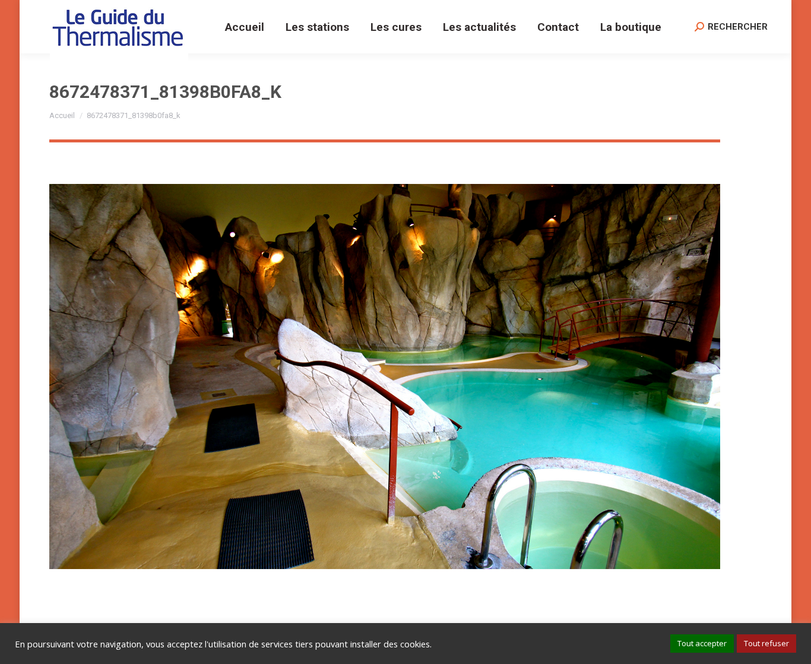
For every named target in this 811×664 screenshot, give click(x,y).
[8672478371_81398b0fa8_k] (384, 376)
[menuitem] (245, 27)
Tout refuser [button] (766, 643)
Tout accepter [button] (702, 643)
